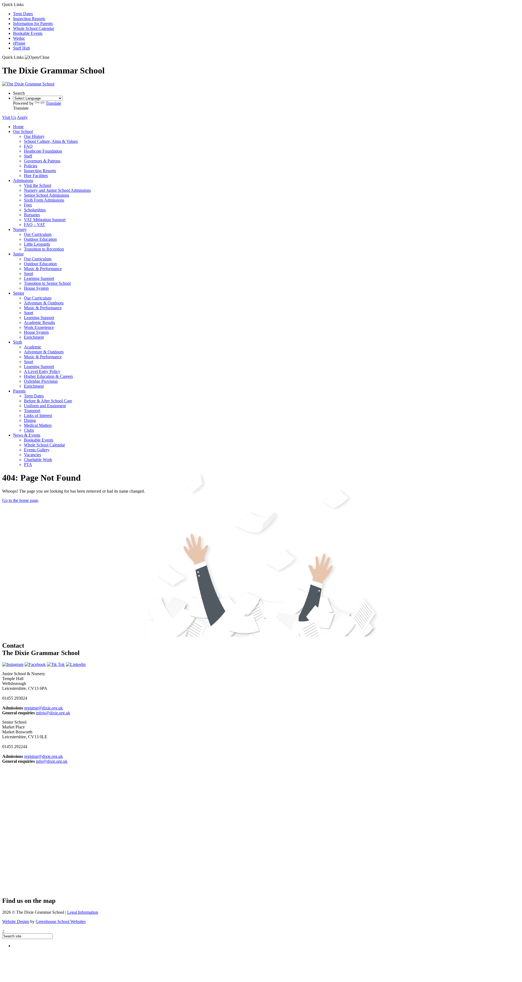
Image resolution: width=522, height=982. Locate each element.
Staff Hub (21, 48)
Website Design (15, 921)
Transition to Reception (44, 249)
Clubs (29, 430)
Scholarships (35, 210)
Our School (23, 131)
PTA (28, 464)
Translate (53, 103)
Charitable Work (38, 459)
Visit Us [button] (9, 117)
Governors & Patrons (42, 161)
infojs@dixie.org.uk (53, 713)
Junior (18, 254)
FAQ (28, 146)
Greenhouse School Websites (61, 921)
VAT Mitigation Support (45, 219)
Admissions (23, 180)
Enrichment (34, 337)
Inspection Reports (29, 18)
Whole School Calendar (33, 28)
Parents (19, 391)
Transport (32, 410)
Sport (28, 273)
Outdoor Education (40, 239)
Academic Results (39, 322)
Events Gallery (36, 449)
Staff (28, 156)
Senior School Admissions (46, 195)
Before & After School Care (48, 401)
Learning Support (39, 278)
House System (36, 288)
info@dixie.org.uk (51, 761)
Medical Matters (38, 425)
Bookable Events (27, 33)
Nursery (20, 229)
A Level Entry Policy (42, 371)
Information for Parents (33, 23)
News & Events (26, 435)
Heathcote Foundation (43, 151)
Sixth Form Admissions (44, 200)
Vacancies (32, 454)
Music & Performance (43, 268)
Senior (18, 293)
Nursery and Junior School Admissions (57, 190)
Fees (28, 205)
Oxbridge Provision (41, 381)
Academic (32, 347)
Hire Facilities (36, 175)
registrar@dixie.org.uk (43, 708)
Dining (30, 420)
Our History (34, 136)
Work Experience (39, 327)
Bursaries (32, 214)
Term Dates (23, 13)
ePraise (19, 43)
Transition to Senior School (47, 283)
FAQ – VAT (34, 224)
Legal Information (82, 912)
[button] (37, 57)
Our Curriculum (37, 234)
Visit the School (37, 185)
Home (18, 126)
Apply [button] (22, 117)
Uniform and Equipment (45, 405)
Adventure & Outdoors (44, 303)
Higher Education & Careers (48, 376)
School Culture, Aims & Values (51, 141)
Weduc (19, 38)
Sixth (17, 342)
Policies (30, 165)
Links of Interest (38, 415)
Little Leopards (37, 244)
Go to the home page (20, 500)
